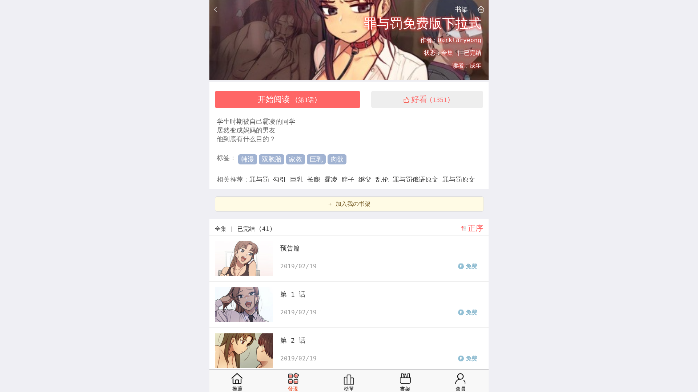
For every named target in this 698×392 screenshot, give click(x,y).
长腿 (315, 179)
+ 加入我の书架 (349, 203)
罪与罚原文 (458, 179)
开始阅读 (288, 99)
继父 (367, 179)
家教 (295, 159)
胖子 (349, 179)
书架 (461, 9)
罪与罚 (261, 179)
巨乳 (316, 159)
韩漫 (247, 159)
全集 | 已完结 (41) (244, 228)
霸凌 (332, 179)
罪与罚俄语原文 (417, 179)
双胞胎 (271, 159)
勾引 (281, 179)
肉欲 (337, 159)
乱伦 (384, 179)
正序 (475, 228)
